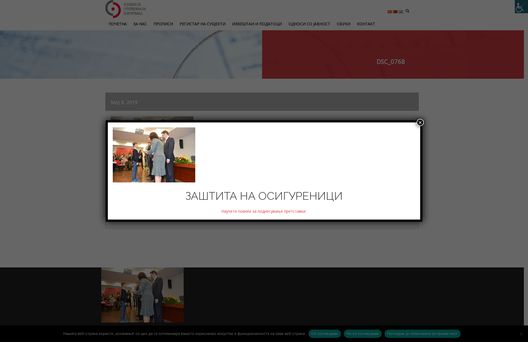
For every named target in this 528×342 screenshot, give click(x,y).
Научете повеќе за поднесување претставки (264, 211)
